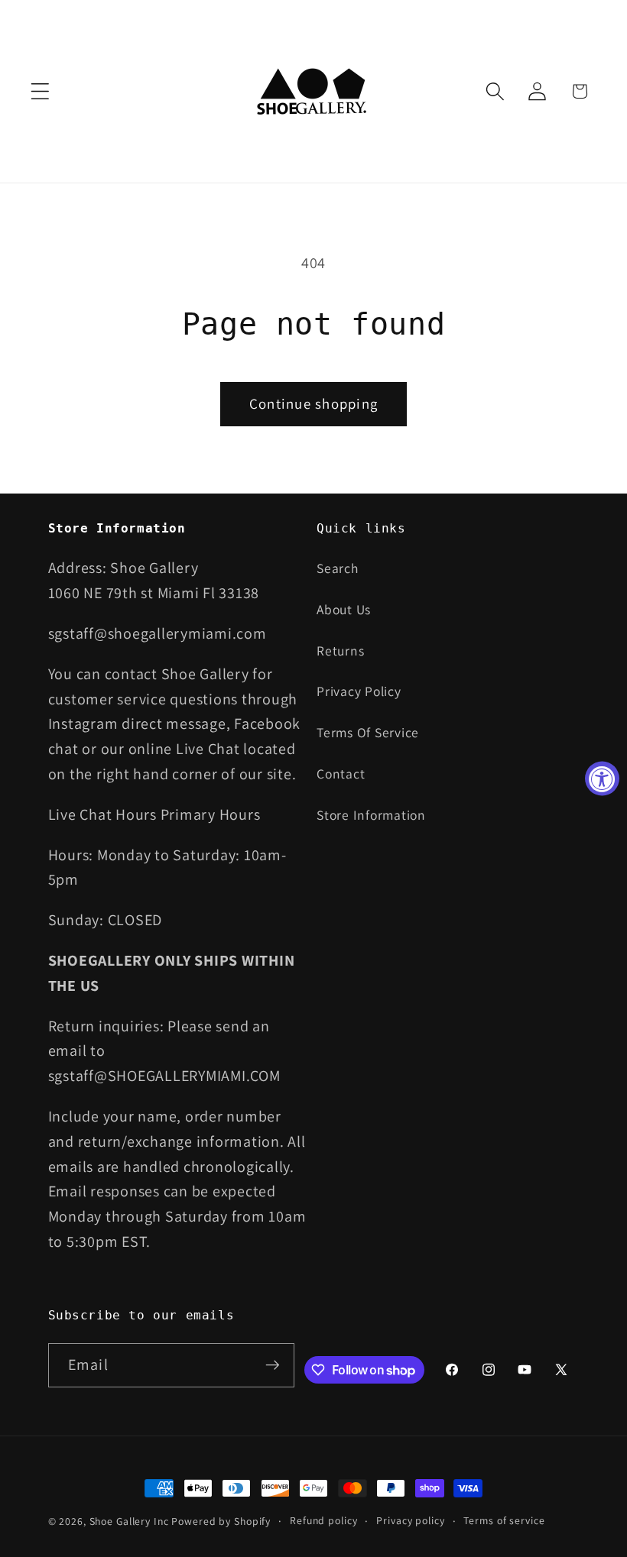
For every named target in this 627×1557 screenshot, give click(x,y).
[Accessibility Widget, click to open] (602, 779)
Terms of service (503, 1520)
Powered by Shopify (221, 1521)
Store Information (371, 815)
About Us (344, 609)
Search (338, 568)
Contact (341, 773)
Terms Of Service (368, 732)
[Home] (314, 91)
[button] (40, 91)
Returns (340, 650)
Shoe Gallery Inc (129, 1521)
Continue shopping (313, 403)
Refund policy (323, 1520)
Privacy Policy (359, 691)
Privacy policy (410, 1520)
